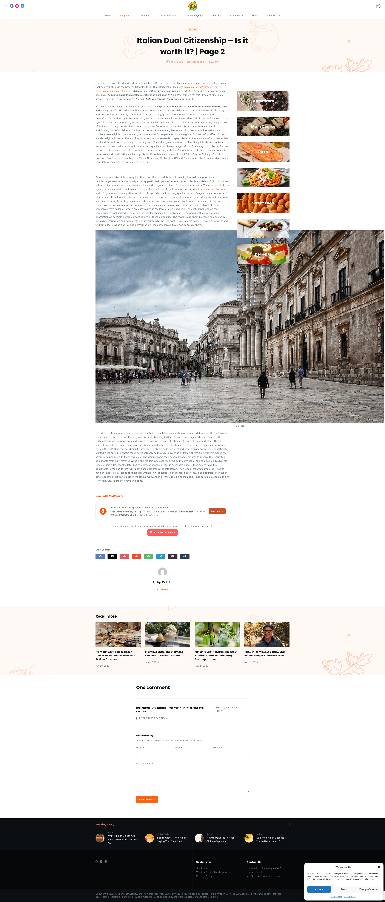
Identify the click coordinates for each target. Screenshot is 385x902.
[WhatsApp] (148, 556)
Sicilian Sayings (194, 15)
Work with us (273, 15)
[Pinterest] (124, 556)
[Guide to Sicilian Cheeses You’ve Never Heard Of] (248, 838)
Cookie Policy (336, 896)
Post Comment (147, 799)
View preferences (369, 889)
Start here (202, 868)
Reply (219, 711)
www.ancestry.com (214, 189)
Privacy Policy (350, 896)
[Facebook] (12, 6)
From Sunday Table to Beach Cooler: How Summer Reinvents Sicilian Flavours (115, 655)
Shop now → (217, 511)
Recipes (145, 15)
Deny (344, 889)
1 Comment (213, 62)
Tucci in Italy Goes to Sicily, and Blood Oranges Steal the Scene (264, 653)
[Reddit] (136, 556)
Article (192, 29)
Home (108, 15)
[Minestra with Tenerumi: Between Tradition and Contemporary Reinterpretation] (217, 634)
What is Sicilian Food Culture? (213, 872)
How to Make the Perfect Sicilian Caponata (220, 839)
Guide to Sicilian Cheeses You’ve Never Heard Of (270, 839)
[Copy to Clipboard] (184, 556)
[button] (378, 867)
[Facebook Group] (22, 6)
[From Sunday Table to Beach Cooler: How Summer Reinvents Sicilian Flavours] (118, 634)
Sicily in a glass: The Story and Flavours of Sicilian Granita (164, 653)
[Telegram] (160, 556)
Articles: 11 (162, 589)
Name (140, 747)
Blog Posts (126, 15)
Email (178, 747)
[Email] (172, 556)
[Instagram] (17, 6)
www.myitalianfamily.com (198, 86)
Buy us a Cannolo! (166, 532)
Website (217, 747)
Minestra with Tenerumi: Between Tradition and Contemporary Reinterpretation (216, 655)
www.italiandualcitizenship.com (113, 91)
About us (235, 15)
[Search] (6, 6)
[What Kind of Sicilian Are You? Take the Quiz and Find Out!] (100, 838)
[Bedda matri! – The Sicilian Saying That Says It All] (149, 838)
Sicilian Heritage (167, 15)
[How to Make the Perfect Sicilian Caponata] (199, 838)
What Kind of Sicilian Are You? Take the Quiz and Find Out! (123, 839)
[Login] (378, 6)
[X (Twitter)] (112, 556)
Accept (319, 889)
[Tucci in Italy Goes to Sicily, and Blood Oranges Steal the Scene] (267, 634)
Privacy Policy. (180, 893)
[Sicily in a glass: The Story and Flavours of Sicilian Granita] (167, 634)
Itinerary (216, 15)
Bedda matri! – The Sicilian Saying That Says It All (171, 839)
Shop (254, 15)
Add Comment (144, 763)
